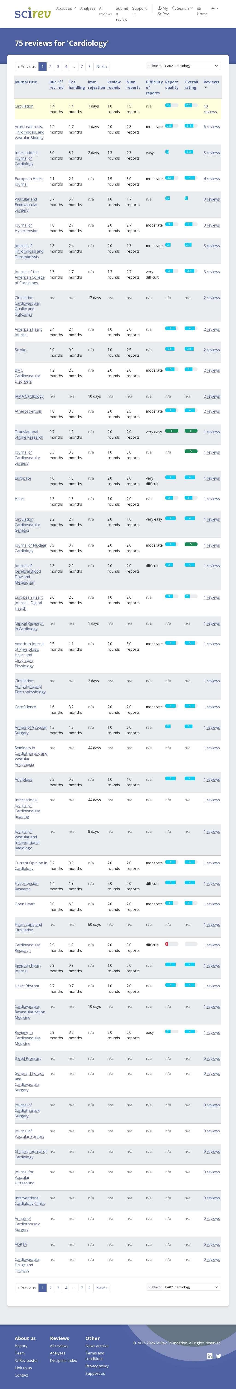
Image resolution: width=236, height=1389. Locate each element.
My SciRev (163, 11)
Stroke (20, 349)
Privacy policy (97, 1366)
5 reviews (212, 152)
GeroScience (25, 706)
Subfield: (155, 66)
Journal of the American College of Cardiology (30, 277)
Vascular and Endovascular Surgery (26, 205)
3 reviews (212, 199)
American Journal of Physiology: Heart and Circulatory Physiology (29, 654)
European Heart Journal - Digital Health (29, 603)
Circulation (24, 106)
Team (20, 1353)
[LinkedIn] (209, 1356)
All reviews (105, 11)
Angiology (23, 779)
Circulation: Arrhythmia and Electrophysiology (30, 686)
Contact (21, 1375)
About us (64, 8)
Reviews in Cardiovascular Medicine (27, 1038)
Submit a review (122, 14)
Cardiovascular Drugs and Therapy (27, 1265)
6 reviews (212, 126)
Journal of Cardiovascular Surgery (27, 458)
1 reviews (212, 431)
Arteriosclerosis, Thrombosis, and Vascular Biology (29, 132)
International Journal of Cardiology (26, 158)
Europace (23, 478)
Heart (20, 498)
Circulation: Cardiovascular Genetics (27, 525)
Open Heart (25, 903)
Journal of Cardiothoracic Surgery (27, 1110)
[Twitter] (218, 1356)
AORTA (21, 1244)
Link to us (23, 1367)
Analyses (87, 8)
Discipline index (63, 1360)
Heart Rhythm (27, 985)
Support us (139, 11)
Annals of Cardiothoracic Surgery (27, 1224)
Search (182, 8)
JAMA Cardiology (29, 396)
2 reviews (212, 297)
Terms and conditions (95, 1356)
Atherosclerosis (28, 411)
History (21, 1345)
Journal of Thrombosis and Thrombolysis (29, 251)
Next (101, 66)
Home (202, 13)
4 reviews (212, 178)
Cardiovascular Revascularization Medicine (30, 1012)
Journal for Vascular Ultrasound (24, 1177)
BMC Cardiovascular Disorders (27, 376)
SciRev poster (26, 1360)
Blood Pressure (28, 1058)
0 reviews (212, 1058)
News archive (97, 1345)
